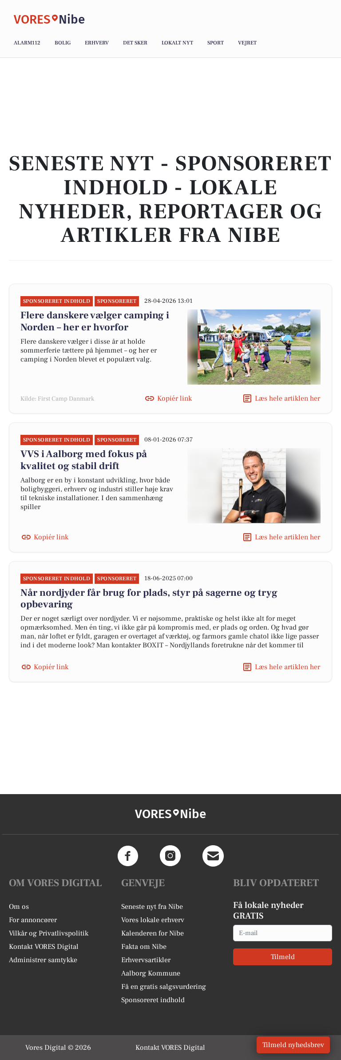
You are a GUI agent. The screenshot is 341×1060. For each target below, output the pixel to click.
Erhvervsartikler (145, 960)
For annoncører (33, 919)
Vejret (247, 43)
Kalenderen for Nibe (152, 933)
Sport (215, 43)
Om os (19, 906)
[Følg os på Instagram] (170, 856)
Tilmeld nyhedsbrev (293, 1044)
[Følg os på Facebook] (128, 856)
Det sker (135, 43)
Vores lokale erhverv (152, 919)
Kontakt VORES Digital (44, 946)
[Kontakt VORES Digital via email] (213, 856)
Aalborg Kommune (150, 973)
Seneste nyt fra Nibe (152, 906)
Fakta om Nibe (144, 946)
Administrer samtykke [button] (43, 960)
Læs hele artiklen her (287, 398)
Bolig (63, 43)
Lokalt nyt (177, 43)
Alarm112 (27, 43)
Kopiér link (174, 398)
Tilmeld (283, 956)
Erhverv (97, 43)
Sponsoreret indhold (153, 1000)
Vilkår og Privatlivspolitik (48, 933)
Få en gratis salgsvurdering (163, 986)
